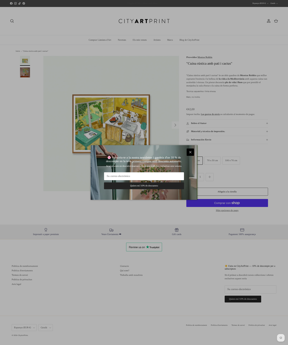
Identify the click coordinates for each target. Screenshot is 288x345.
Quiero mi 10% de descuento (144, 186)
